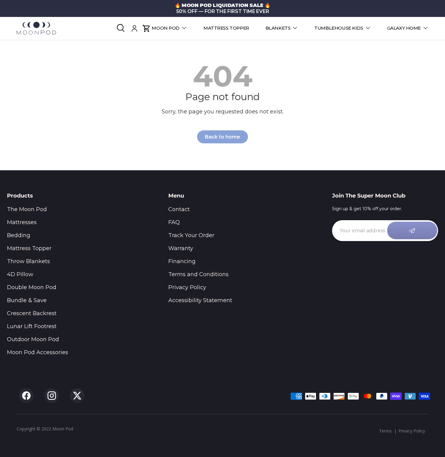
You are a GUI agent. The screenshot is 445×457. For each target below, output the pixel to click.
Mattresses (22, 222)
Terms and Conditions (198, 274)
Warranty (180, 248)
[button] (146, 28)
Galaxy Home (404, 28)
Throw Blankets (28, 261)
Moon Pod (166, 28)
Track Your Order (191, 235)
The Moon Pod (27, 209)
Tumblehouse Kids (338, 28)
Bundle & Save (27, 300)
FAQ (174, 222)
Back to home (222, 137)
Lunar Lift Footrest (32, 326)
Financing (182, 261)
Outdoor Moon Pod (33, 339)
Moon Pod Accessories (37, 352)
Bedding (18, 235)
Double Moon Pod (31, 287)
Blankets (278, 28)
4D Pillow (20, 274)
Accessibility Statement (200, 300)
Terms (385, 431)
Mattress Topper (226, 28)
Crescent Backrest (32, 313)
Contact (179, 209)
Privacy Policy (187, 287)
